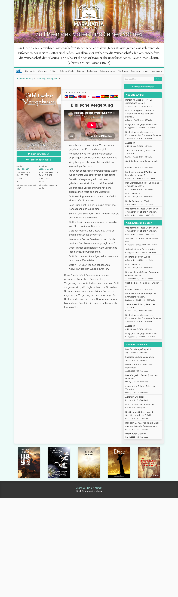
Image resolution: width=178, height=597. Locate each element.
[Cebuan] (66, 97)
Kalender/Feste (67, 71)
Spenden (135, 71)
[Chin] (71, 97)
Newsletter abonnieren (143, 86)
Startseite (30, 71)
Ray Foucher (23, 169)
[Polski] (94, 97)
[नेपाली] (89, 97)
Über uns (42, 71)
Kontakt (98, 488)
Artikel (53, 71)
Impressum (156, 71)
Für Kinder (123, 71)
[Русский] (98, 97)
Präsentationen (107, 71)
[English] (80, 97)
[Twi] (116, 97)
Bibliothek (92, 71)
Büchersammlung (25, 78)
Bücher (80, 71)
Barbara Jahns (46, 169)
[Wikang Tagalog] (112, 97)
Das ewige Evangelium (47, 78)
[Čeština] (75, 97)
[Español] (103, 97)
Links (145, 71)
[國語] (84, 97)
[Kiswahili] (107, 97)
